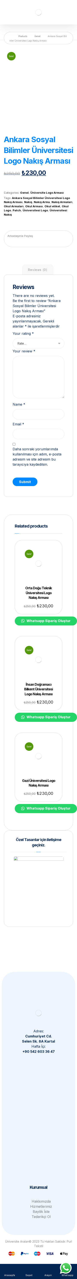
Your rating (23, 333)
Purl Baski (41, 1112)
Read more (39, 571)
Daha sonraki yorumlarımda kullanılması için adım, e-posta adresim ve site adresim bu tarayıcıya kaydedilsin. (37, 456)
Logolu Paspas (41, 1107)
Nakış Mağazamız (41, 1102)
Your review (24, 351)
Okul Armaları (14, 206)
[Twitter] (30, 1060)
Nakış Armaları (62, 202)
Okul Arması (34, 206)
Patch (17, 210)
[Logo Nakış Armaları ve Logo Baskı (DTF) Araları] (38, 12)
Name (19, 404)
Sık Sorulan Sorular (41, 1146)
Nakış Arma (42, 202)
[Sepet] (69, 9)
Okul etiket (52, 206)
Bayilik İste (41, 1211)
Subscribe (38, 987)
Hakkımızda (41, 1201)
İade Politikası (41, 1151)
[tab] (37, 270)
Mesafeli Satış (41, 1157)
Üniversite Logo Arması (47, 192)
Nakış (28, 202)
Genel (24, 192)
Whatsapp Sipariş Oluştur (29, 183)
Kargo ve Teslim (41, 1162)
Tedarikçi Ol (41, 1217)
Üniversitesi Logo (35, 210)
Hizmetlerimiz (41, 1206)
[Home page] (10, 36)
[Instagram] (38, 1060)
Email (18, 424)
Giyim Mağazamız (41, 1096)
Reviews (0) (37, 270)
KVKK (41, 1167)
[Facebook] (47, 1060)
